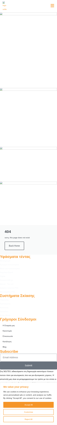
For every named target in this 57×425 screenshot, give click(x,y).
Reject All (28, 419)
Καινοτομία (7, 331)
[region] (28, 403)
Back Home (14, 246)
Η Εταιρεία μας (9, 325)
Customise (28, 412)
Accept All (29, 405)
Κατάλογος (7, 341)
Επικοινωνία (8, 336)
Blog (4, 347)
